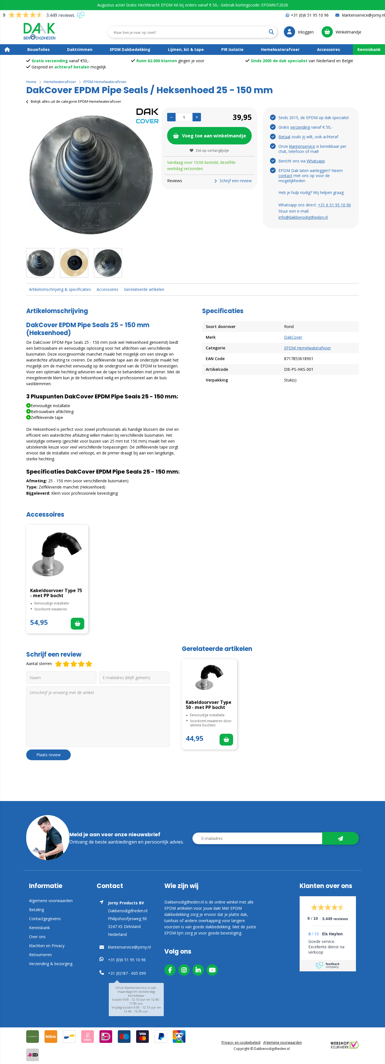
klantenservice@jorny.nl (363, 15)
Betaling (36, 909)
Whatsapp (316, 161)
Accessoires (328, 49)
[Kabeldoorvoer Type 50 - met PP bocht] (209, 677)
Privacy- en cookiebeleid (241, 1042)
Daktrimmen (79, 49)
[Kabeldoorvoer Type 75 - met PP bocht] (57, 554)
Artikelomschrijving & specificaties (60, 289)
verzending (300, 127)
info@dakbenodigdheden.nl (303, 217)
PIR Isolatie (232, 49)
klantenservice (302, 146)
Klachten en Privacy (47, 945)
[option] (91, 174)
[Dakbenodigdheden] (43, 32)
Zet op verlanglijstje (212, 150)
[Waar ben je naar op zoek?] (271, 32)
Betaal (284, 136)
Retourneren (40, 954)
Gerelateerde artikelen (144, 289)
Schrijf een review (236, 180)
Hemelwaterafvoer (280, 49)
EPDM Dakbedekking (130, 49)
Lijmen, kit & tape (186, 49)
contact (285, 175)
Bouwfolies (38, 49)
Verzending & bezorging (50, 963)
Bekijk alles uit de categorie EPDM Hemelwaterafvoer (76, 101)
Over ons (37, 936)
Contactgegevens (45, 918)
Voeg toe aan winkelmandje (214, 136)
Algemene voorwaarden (51, 900)
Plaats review (48, 754)
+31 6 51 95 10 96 (334, 205)
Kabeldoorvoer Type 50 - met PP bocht (208, 704)
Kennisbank (368, 49)
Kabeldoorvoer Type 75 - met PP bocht (56, 593)
